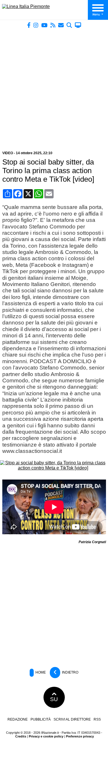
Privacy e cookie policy (46, 736)
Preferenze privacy (80, 736)
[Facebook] (29, 25)
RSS (97, 719)
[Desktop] (78, 25)
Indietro (69, 672)
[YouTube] (44, 25)
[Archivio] (69, 25)
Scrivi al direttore (72, 719)
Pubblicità (41, 719)
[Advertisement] (54, 87)
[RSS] (52, 25)
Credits (20, 736)
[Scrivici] (61, 25)
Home (40, 672)
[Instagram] (35, 25)
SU (54, 699)
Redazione (17, 719)
